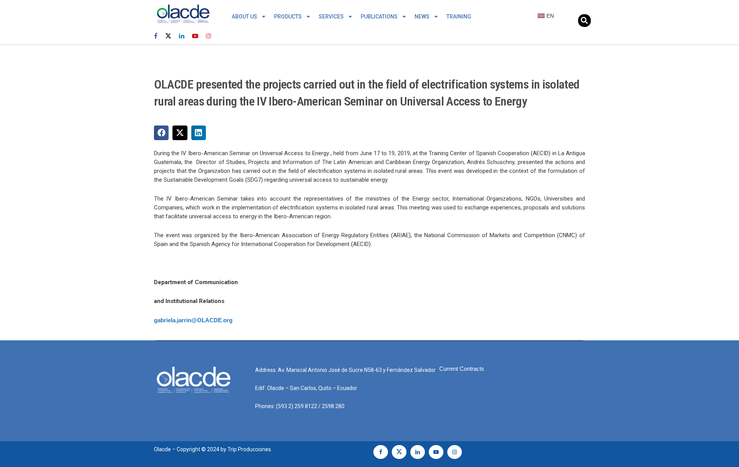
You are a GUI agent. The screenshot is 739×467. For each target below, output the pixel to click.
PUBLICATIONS (379, 16)
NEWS (422, 16)
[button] (584, 20)
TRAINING (458, 16)
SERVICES (331, 16)
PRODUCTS (288, 16)
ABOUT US (244, 16)
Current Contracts (461, 368)
